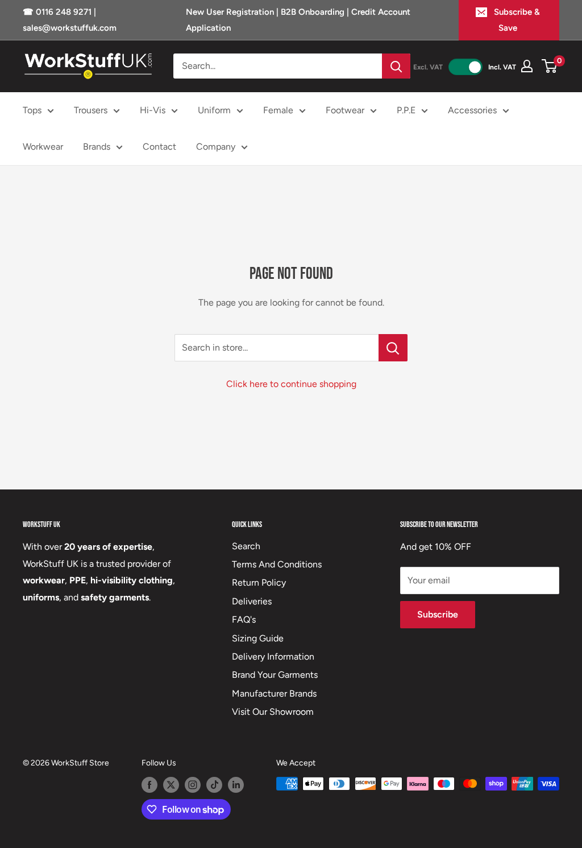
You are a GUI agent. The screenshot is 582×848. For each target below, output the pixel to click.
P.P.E (406, 110)
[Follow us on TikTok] (214, 785)
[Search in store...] (393, 347)
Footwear (345, 110)
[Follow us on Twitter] (171, 785)
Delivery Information (273, 656)
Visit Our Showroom (273, 711)
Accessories (472, 110)
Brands (96, 146)
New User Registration (231, 12)
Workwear (43, 146)
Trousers (90, 110)
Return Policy (259, 582)
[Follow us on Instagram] (193, 785)
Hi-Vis (152, 110)
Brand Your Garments (275, 674)
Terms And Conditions (277, 564)
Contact (159, 146)
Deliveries (252, 601)
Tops (32, 110)
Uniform (214, 110)
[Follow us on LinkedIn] (236, 785)
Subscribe (437, 614)
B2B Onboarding (312, 12)
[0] (550, 66)
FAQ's (244, 619)
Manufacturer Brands (274, 693)
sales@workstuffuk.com (70, 28)
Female (278, 110)
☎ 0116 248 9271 (58, 12)
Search (246, 546)
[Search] (396, 66)
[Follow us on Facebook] (149, 785)
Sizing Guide (258, 638)
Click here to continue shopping (291, 383)
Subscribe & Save (517, 20)
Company (215, 146)
